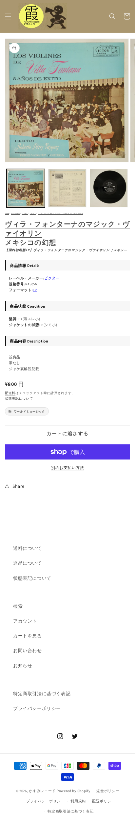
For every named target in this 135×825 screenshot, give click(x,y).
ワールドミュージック (29, 411)
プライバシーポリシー (37, 708)
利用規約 (78, 801)
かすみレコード (42, 791)
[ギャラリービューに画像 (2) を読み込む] (67, 188)
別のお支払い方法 (67, 467)
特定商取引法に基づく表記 (41, 693)
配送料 (10, 393)
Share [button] (18, 486)
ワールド (33, 213)
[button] (8, 16)
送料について (27, 548)
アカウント (25, 621)
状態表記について (19, 398)
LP (35, 290)
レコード (25, 213)
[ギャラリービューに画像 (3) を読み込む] (109, 188)
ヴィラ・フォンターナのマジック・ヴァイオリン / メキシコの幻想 (60, 213)
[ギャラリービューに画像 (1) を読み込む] (26, 188)
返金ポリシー (107, 791)
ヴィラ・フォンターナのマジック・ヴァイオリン (67, 228)
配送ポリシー (103, 801)
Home (7, 213)
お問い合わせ (27, 650)
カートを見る (27, 636)
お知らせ (22, 666)
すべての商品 (15, 213)
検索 (18, 606)
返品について (27, 563)
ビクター (51, 278)
